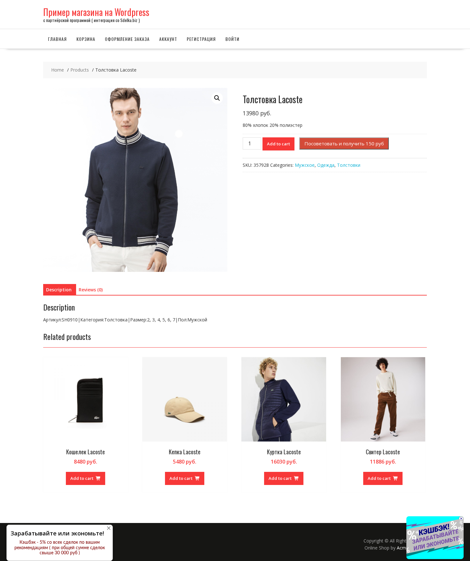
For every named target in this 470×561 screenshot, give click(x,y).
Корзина (85, 38)
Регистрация (201, 38)
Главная (57, 38)
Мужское (305, 165)
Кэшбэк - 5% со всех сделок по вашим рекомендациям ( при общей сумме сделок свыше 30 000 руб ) (59, 548)
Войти (232, 38)
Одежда (325, 165)
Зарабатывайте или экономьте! (57, 533)
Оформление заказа (127, 38)
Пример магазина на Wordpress (96, 12)
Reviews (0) (91, 290)
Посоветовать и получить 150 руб (344, 143)
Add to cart (278, 144)
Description (59, 290)
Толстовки (348, 165)
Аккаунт (168, 38)
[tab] (59, 290)
